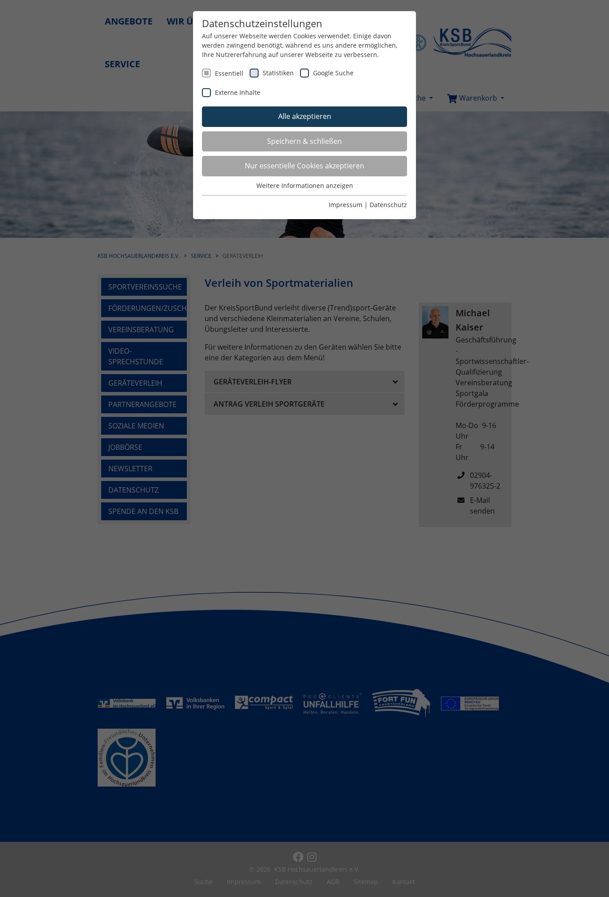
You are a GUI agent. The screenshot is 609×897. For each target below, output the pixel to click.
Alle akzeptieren (304, 116)
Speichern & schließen (304, 141)
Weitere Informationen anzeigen (304, 185)
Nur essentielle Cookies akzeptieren (304, 166)
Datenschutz (388, 204)
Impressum (345, 204)
